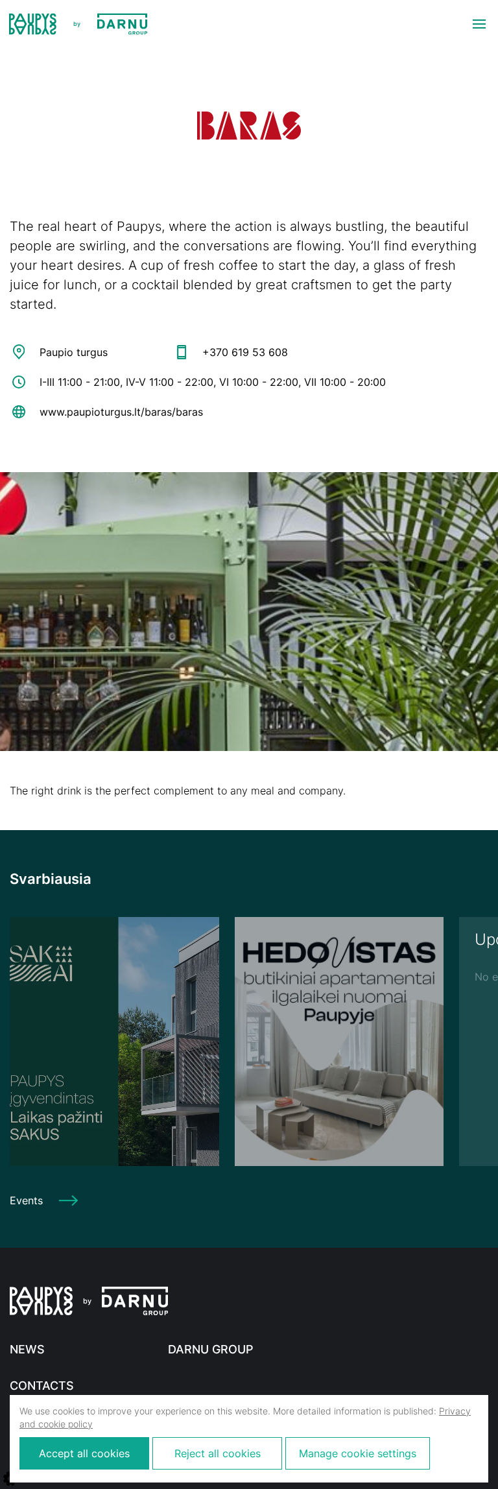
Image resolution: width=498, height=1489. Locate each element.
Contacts (42, 1385)
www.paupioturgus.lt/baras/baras (121, 411)
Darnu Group (211, 1349)
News (27, 1349)
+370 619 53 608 (245, 352)
